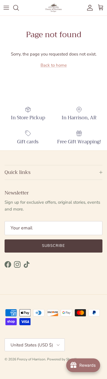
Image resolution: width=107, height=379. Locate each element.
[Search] (19, 7)
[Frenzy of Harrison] (53, 8)
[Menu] (6, 7)
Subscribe (53, 245)
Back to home (54, 65)
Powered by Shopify (62, 359)
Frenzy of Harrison (31, 359)
